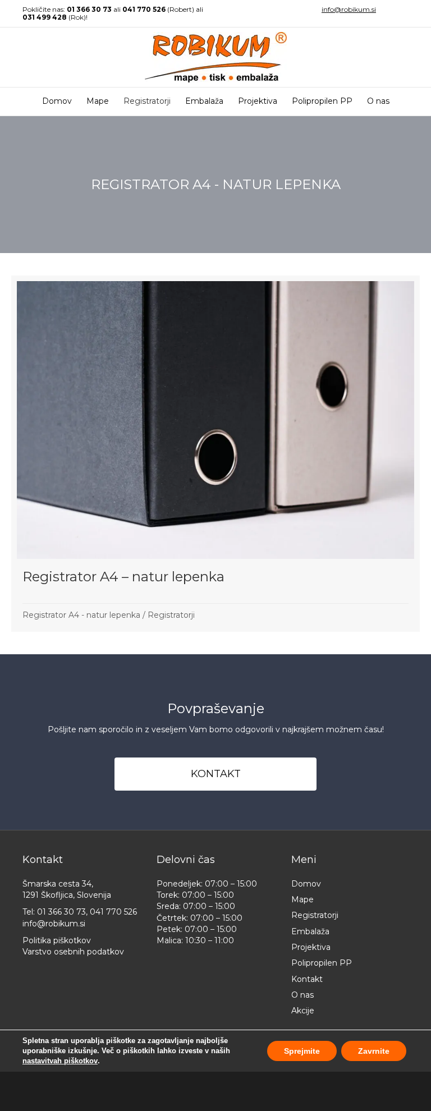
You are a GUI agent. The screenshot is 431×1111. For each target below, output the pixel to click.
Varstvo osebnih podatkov (73, 952)
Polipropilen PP (322, 101)
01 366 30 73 (89, 9)
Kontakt (307, 979)
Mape (97, 101)
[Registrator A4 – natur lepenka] (215, 454)
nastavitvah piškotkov (60, 1061)
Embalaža (204, 101)
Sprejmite (302, 1050)
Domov (57, 101)
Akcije (302, 1011)
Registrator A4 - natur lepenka (81, 615)
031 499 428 (44, 17)
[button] (215, 774)
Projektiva (257, 101)
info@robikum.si (349, 9)
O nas (378, 101)
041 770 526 (144, 9)
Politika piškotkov (56, 940)
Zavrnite (373, 1050)
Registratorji (147, 101)
